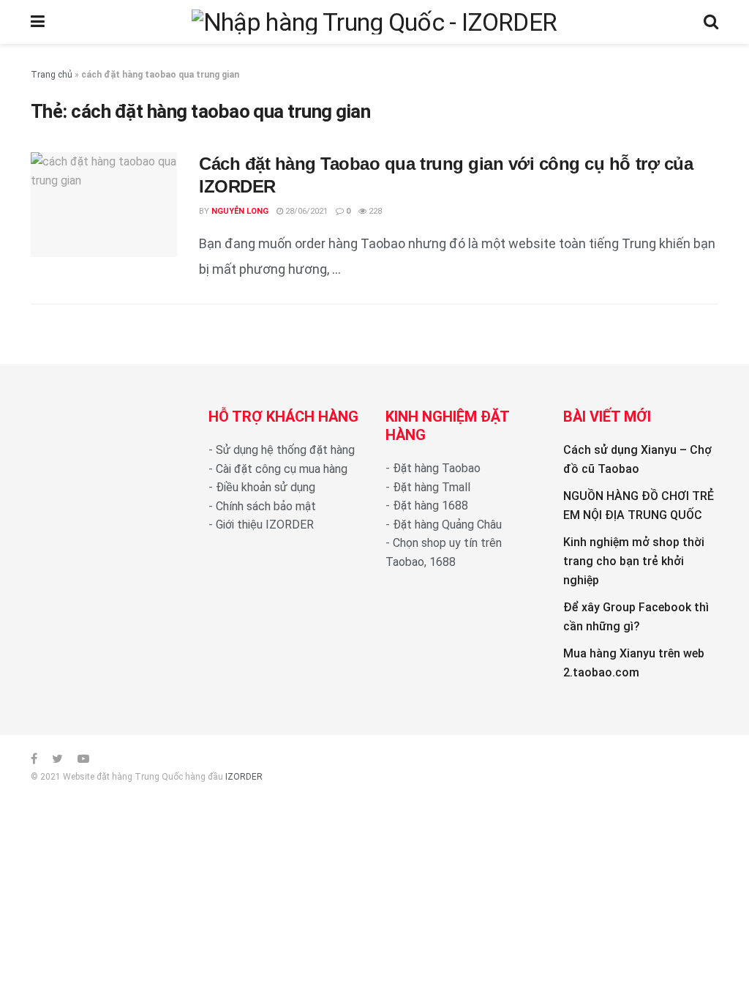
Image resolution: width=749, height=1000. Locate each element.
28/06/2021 (305, 211)
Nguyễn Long (239, 211)
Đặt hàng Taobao (437, 468)
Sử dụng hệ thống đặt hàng (285, 450)
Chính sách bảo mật (266, 506)
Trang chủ (51, 75)
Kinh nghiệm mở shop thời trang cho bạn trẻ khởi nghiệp (633, 560)
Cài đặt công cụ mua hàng (281, 469)
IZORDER (244, 777)
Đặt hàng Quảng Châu (447, 524)
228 (374, 211)
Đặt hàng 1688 (430, 505)
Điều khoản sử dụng (265, 487)
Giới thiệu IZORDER (265, 524)
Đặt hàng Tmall (431, 487)
